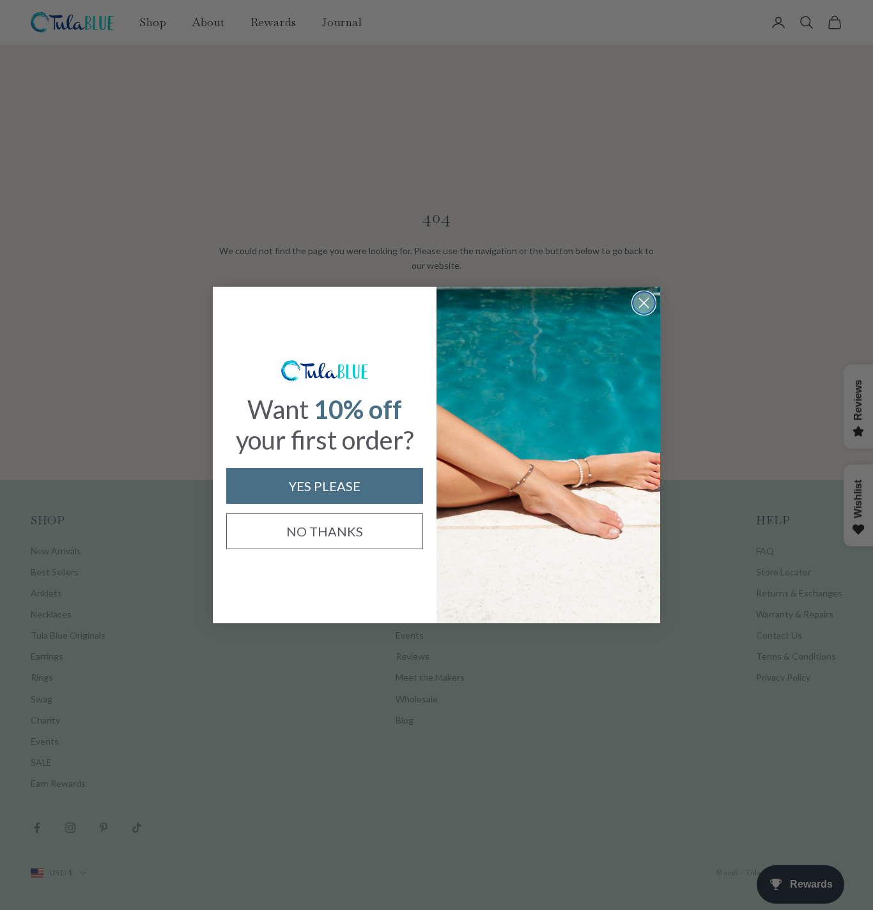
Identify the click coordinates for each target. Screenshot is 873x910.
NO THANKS (324, 531)
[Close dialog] (644, 303)
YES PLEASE (324, 486)
